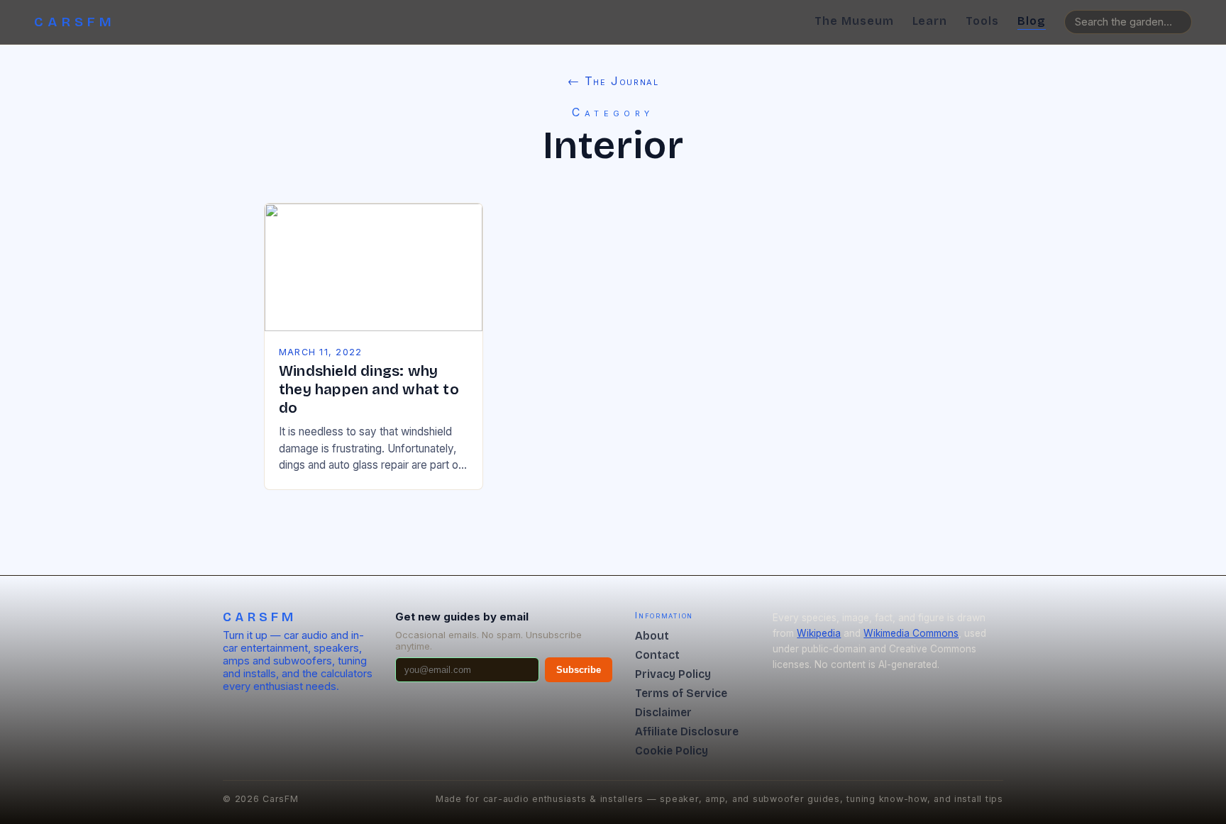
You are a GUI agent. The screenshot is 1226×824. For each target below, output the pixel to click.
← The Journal (613, 81)
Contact (657, 655)
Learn (930, 21)
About (652, 635)
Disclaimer (663, 712)
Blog (1031, 21)
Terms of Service (681, 693)
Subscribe (578, 669)
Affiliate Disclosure (687, 731)
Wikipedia (819, 633)
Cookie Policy (671, 750)
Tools (982, 21)
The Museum (854, 21)
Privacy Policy (673, 674)
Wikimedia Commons (911, 633)
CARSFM (75, 22)
